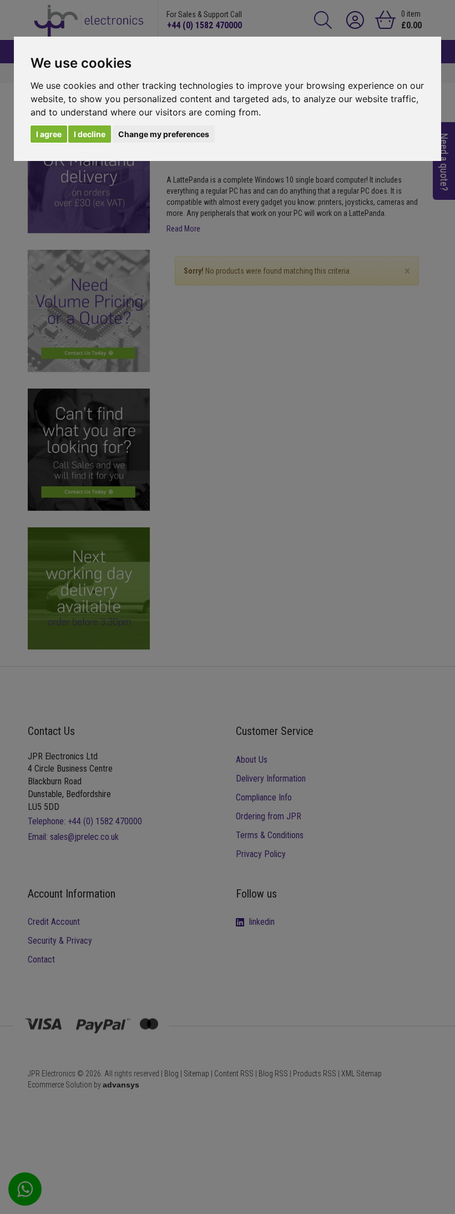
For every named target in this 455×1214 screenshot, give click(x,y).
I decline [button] (89, 134)
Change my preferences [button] (163, 134)
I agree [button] (49, 134)
